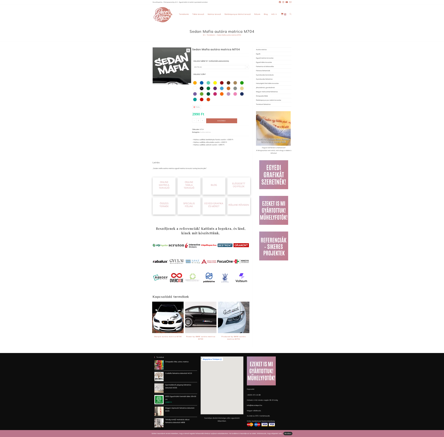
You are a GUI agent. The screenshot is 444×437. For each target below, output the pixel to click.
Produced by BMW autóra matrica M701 (234, 338)
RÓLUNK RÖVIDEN (238, 204)
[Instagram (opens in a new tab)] (283, 2)
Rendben (288, 433)
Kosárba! (221, 121)
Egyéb (258, 54)
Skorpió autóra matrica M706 (168, 337)
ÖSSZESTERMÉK (164, 205)
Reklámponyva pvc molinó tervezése (268, 100)
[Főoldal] (204, 35)
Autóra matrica (205, 132)
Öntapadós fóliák (262, 96)
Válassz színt (199, 74)
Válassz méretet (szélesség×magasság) (211, 61)
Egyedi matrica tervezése (264, 58)
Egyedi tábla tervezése (264, 62)
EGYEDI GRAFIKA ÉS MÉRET (213, 205)
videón (287, 150)
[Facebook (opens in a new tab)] (280, 2)
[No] (441, 433)
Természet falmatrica (263, 104)
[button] (188, 50)
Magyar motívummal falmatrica (267, 92)
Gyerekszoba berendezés (265, 75)
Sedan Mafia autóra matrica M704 (229, 35)
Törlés (198, 107)
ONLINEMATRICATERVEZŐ (164, 185)
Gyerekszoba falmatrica (264, 79)
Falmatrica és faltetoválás (265, 66)
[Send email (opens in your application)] (290, 2)
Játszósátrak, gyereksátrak (265, 87)
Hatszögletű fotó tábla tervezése (267, 83)
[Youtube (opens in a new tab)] (287, 2)
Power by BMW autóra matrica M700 (200, 338)
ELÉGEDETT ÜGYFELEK (238, 185)
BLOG (214, 185)
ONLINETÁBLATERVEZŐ (189, 185)
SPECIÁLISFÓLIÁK (189, 205)
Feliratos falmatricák (263, 71)
